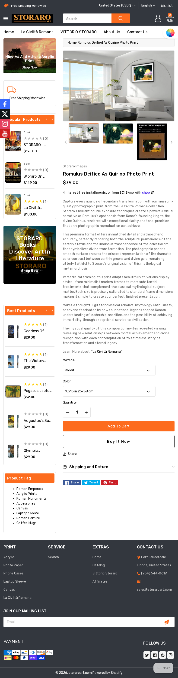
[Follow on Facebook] (5, 104)
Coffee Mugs (26, 523)
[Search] (120, 18)
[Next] (52, 119)
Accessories (25, 503)
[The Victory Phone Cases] (13, 361)
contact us (137, 32)
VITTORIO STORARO (78, 32)
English (146, 5)
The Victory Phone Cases (35, 363)
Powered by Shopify (107, 673)
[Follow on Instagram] (5, 124)
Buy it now (118, 441)
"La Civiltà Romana (106, 352)
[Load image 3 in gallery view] (152, 141)
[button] (119, 467)
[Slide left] (66, 142)
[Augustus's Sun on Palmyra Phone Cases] (13, 421)
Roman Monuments (31, 499)
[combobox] (96, 18)
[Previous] (46, 119)
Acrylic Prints (26, 494)
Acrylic (8, 557)
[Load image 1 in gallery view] (84, 133)
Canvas (22, 508)
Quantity (70, 402)
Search (53, 557)
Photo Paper (13, 565)
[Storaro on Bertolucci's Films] (13, 172)
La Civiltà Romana (37, 32)
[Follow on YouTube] (5, 133)
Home (72, 43)
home (8, 32)
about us (112, 32)
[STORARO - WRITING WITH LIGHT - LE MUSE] (13, 141)
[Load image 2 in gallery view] (118, 133)
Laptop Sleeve (27, 513)
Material (69, 360)
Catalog (98, 565)
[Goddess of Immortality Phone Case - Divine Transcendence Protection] (13, 331)
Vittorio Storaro (105, 573)
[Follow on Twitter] (5, 114)
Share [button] (72, 454)
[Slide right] (172, 142)
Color (67, 381)
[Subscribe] (166, 622)
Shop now (30, 67)
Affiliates (100, 581)
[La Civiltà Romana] (13, 204)
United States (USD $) (116, 5)
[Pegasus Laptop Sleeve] (13, 391)
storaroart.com (80, 673)
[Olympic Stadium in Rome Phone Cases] (13, 451)
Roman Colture (28, 518)
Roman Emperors (29, 489)
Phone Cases (13, 573)
